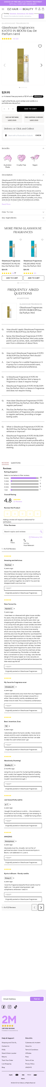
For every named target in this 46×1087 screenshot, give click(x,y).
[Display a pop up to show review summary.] (15, 273)
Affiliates (28, 1053)
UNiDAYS (28, 1067)
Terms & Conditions (31, 1050)
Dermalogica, (21, 13)
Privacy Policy (29, 1064)
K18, (27, 13)
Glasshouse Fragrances (15, 23)
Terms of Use (29, 1060)
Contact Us (5, 1046)
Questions (16, 463)
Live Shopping (6, 1064)
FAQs (3, 1050)
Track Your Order (7, 1060)
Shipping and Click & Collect (9, 1043)
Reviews (5, 463)
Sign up (37, 999)
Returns (4, 1057)
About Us (28, 1046)
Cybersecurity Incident (32, 1042)
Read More (6, 204)
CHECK (38, 135)
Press (27, 1057)
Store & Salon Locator (9, 1053)
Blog (3, 1067)
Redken (31, 13)
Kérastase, (13, 13)
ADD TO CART (12, 278)
